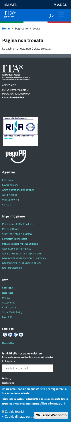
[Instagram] (16, 335)
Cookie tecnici (14, 411)
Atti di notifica (9, 195)
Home (6, 28)
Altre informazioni (52, 403)
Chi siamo (7, 180)
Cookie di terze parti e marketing (27, 416)
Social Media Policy (12, 312)
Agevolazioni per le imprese (16, 248)
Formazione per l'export (14, 239)
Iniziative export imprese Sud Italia (20, 244)
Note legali (7, 293)
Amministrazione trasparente (18, 190)
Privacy (6, 297)
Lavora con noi (10, 185)
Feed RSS (7, 317)
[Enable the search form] (51, 16)
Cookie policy (9, 307)
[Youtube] (21, 335)
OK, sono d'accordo (51, 415)
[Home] (11, 14)
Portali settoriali (10, 229)
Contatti (6, 204)
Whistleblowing (10, 199)
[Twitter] (5, 335)
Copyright (7, 288)
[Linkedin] (10, 335)
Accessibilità (8, 302)
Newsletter (8, 343)
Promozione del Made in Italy (17, 224)
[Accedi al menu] (61, 15)
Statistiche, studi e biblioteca (17, 234)
